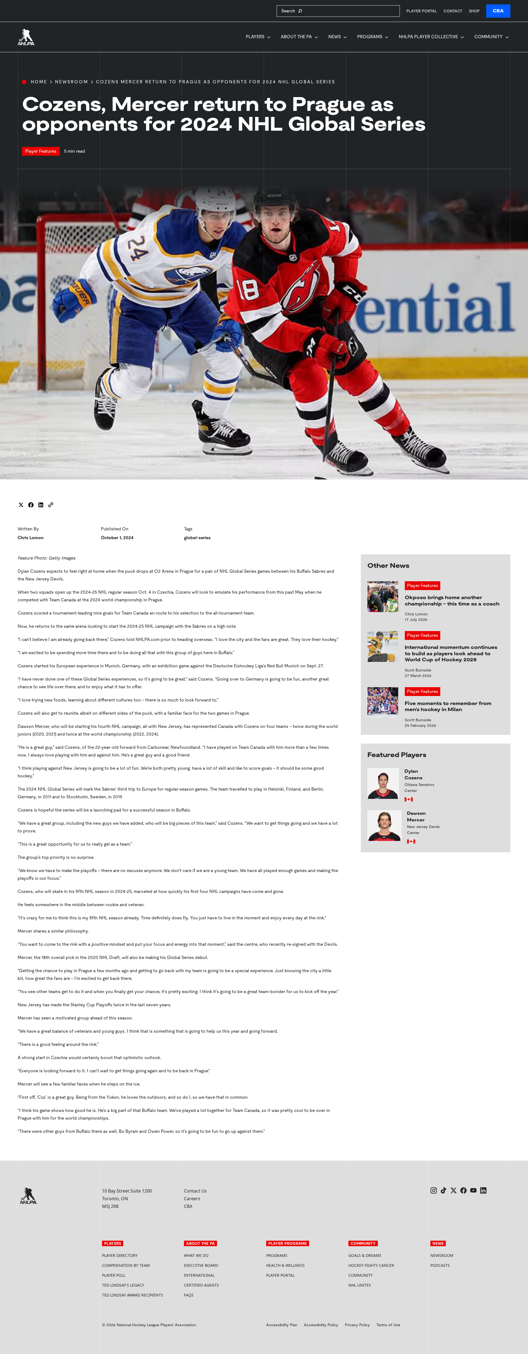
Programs (369, 36)
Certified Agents (201, 1285)
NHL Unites (380, 1285)
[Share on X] (21, 504)
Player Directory (120, 1255)
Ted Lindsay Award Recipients (132, 1295)
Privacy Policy (357, 1325)
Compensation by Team (126, 1265)
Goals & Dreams (364, 1255)
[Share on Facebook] (31, 504)
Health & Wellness (285, 1265)
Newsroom (71, 81)
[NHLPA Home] (26, 37)
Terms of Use (388, 1325)
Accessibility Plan (281, 1325)
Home (39, 81)
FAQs (189, 1295)
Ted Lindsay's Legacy (123, 1285)
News (334, 36)
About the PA (296, 36)
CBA (498, 10)
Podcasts (440, 1265)
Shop (474, 11)
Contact (453, 11)
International (199, 1275)
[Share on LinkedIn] (40, 504)
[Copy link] (50, 504)
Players (255, 36)
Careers (192, 1199)
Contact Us (195, 1191)
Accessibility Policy (321, 1325)
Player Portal (421, 11)
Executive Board (201, 1265)
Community (488, 36)
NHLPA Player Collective (428, 36)
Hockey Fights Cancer (371, 1265)
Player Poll (113, 1275)
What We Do (196, 1255)
